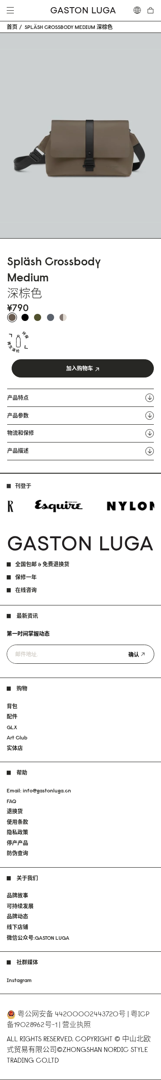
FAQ (11, 801)
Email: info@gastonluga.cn (39, 790)
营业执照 (76, 1024)
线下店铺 (17, 927)
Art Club (17, 737)
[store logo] (83, 10)
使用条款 (17, 822)
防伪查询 (17, 853)
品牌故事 (17, 895)
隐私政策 (17, 832)
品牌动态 (17, 916)
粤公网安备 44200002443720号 (71, 1013)
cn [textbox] (137, 10)
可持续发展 (20, 906)
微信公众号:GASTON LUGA (38, 937)
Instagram (19, 980)
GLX (12, 727)
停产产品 (17, 843)
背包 (12, 706)
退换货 (15, 811)
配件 (12, 716)
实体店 (15, 748)
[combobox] (137, 10)
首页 (12, 27)
